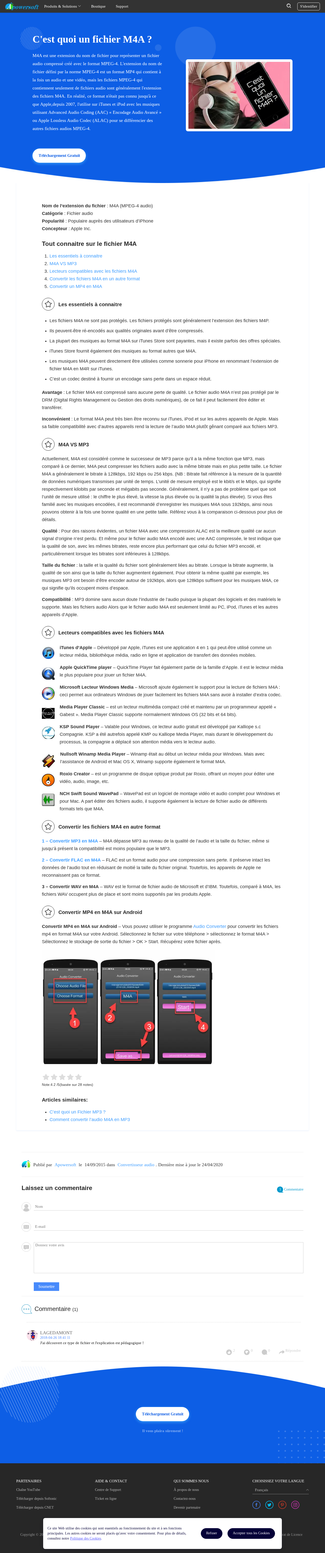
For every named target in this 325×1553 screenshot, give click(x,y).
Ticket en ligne (106, 1499)
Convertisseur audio (136, 1164)
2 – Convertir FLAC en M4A (71, 860)
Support (122, 6)
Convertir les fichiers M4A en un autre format (95, 278)
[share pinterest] (282, 1505)
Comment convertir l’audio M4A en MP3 (90, 1119)
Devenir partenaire (187, 1507)
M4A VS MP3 (63, 263)
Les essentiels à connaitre (76, 256)
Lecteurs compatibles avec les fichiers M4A (93, 271)
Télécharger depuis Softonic (36, 1499)
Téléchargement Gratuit (59, 155)
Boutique (98, 6)
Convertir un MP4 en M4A (76, 286)
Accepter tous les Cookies (251, 1533)
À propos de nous (186, 1490)
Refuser (211, 1533)
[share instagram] (295, 1505)
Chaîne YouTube (28, 1490)
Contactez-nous (185, 1499)
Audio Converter (209, 926)
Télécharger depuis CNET (35, 1507)
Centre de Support (108, 1490)
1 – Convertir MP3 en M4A (70, 841)
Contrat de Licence (288, 1535)
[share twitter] (269, 1505)
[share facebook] (256, 1505)
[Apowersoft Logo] (22, 6)
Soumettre (46, 1286)
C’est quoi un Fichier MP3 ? (78, 1111)
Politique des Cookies (85, 1538)
